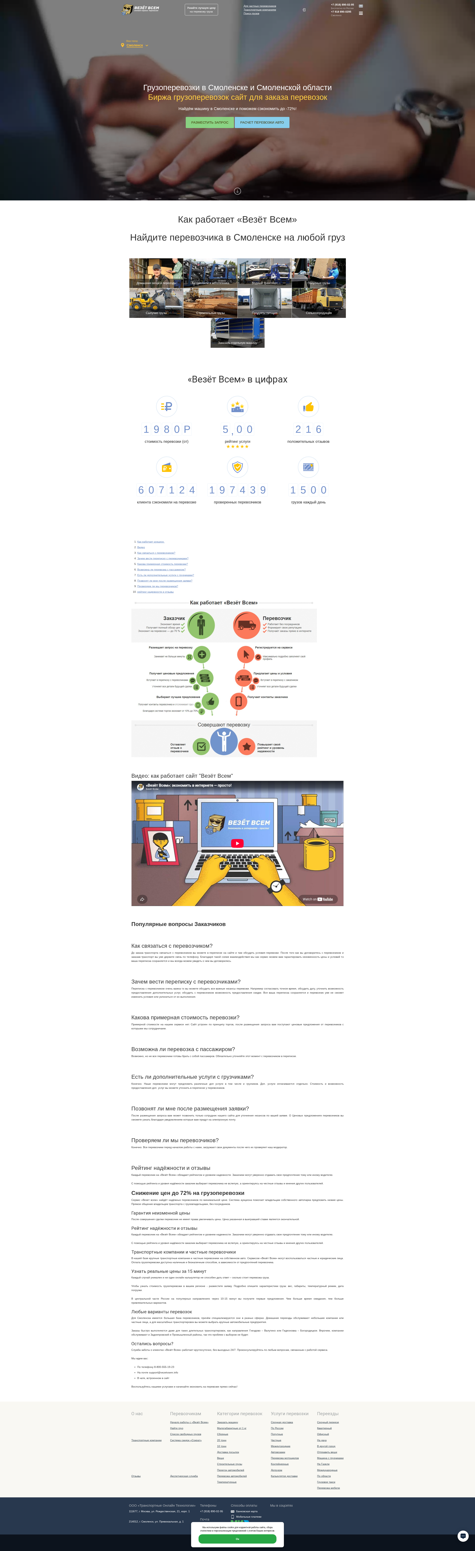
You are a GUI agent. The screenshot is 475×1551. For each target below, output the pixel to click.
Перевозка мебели (328, 1487)
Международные (327, 1470)
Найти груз (176, 1428)
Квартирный (324, 1428)
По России (277, 1428)
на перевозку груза (201, 9)
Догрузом (276, 1470)
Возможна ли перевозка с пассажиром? (161, 569)
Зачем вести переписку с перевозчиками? (163, 558)
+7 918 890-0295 (341, 11)
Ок (237, 1538)
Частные (276, 1440)
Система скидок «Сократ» (186, 1440)
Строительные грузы (229, 1463)
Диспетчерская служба (184, 1476)
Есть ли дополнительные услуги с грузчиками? (165, 575)
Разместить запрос (209, 122)
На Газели (323, 1463)
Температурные (227, 1481)
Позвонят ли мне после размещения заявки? (164, 580)
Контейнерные (280, 1463)
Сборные (222, 1434)
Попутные (277, 1434)
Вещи (220, 1458)
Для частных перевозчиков (260, 5)
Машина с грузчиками (330, 1458)
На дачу (322, 1440)
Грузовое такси (326, 1481)
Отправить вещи (327, 1452)
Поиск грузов (251, 13)
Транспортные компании (146, 1440)
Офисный (323, 1434)
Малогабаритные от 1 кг (231, 1428)
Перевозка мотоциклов (285, 1458)
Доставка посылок (228, 1452)
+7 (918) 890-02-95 (342, 4)
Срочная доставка (282, 1422)
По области (324, 1476)
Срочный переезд (328, 1422)
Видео (141, 547)
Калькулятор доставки (284, 1476)
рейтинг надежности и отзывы (155, 591)
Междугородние (280, 1446)
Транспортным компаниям (260, 9)
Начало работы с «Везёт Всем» (189, 1422)
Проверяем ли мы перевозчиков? (157, 586)
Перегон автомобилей (230, 1470)
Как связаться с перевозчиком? (156, 552)
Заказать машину (227, 1422)
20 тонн (221, 1440)
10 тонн (221, 1446)
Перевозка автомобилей (232, 1476)
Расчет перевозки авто (262, 122)
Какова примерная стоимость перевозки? (162, 563)
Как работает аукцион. (151, 541)
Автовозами (278, 1452)
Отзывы (136, 1476)
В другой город (326, 1446)
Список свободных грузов (185, 1434)
